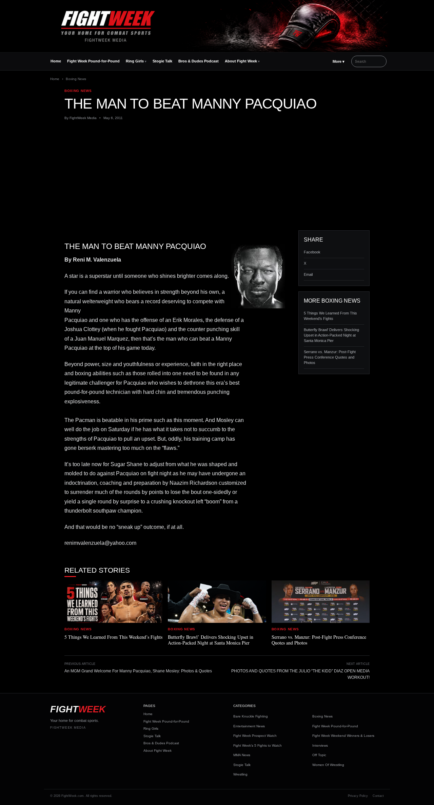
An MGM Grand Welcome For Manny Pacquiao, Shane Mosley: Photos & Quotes (138, 671)
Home (56, 61)
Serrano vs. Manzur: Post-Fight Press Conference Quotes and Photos (330, 357)
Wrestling (240, 774)
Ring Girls (135, 61)
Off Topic (319, 755)
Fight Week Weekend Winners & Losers (343, 735)
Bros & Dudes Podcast (198, 61)
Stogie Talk (162, 61)
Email (308, 274)
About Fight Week (241, 61)
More (338, 61)
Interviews (320, 745)
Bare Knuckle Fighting (250, 716)
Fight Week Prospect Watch (255, 735)
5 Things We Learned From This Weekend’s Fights (330, 316)
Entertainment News (249, 726)
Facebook (312, 252)
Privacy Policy (358, 796)
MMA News (241, 755)
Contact (378, 796)
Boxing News (76, 79)
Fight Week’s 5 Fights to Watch (257, 745)
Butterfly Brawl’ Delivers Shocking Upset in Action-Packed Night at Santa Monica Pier (331, 335)
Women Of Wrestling (328, 765)
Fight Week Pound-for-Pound (93, 61)
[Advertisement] (217, 175)
